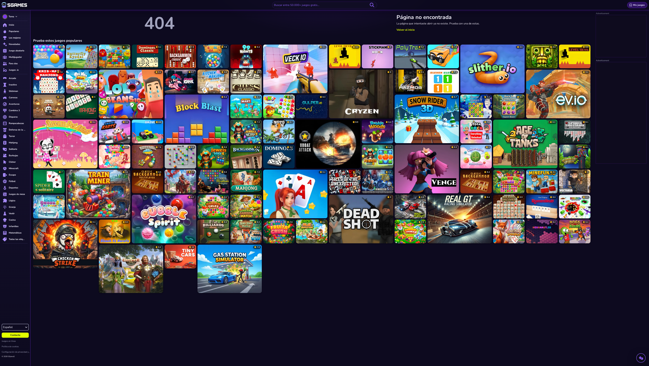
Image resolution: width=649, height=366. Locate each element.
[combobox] (324, 5)
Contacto (15, 335)
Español (8, 327)
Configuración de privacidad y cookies (16, 352)
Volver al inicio (406, 30)
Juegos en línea (9, 341)
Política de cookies (10, 346)
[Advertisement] (621, 36)
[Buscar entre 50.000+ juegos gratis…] (372, 5)
